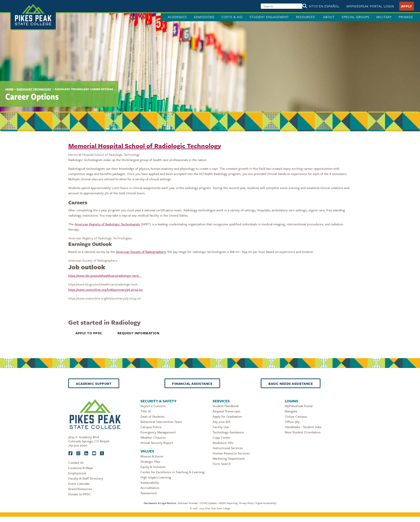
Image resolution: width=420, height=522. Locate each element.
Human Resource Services (231, 453)
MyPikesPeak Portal (299, 405)
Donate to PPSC (79, 494)
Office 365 (292, 421)
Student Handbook (226, 405)
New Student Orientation (302, 432)
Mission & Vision (151, 456)
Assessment (148, 492)
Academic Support (94, 383)
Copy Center (222, 437)
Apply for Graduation (227, 416)
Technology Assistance (228, 432)
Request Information (138, 333)
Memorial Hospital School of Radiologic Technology (144, 145)
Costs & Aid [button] (232, 16)
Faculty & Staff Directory (85, 478)
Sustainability (149, 482)
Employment (77, 473)
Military (384, 16)
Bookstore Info (223, 442)
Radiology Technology (34, 89)
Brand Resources (80, 488)
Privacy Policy (246, 503)
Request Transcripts (226, 411)
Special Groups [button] (355, 16)
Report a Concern (152, 405)
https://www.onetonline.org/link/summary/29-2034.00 (105, 289)
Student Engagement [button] (269, 16)
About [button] (329, 16)
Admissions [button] (204, 16)
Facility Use (221, 426)
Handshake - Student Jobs (303, 426)
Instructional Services (228, 447)
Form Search (222, 463)
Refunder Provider (188, 503)
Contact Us (76, 462)
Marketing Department (229, 458)
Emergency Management (158, 432)
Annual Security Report (156, 442)
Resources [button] (306, 16)
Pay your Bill (221, 421)
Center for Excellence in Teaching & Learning (172, 471)
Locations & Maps (80, 467)
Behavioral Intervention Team (161, 421)
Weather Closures (153, 437)
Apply (406, 6)
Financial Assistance (192, 383)
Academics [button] (177, 16)
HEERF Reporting (228, 503)
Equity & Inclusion (153, 466)
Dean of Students (152, 416)
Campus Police (150, 426)
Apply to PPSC (88, 333)
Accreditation (149, 487)
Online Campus (296, 416)
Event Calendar (79, 483)
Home (9, 89)
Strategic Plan (150, 461)
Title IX (145, 411)
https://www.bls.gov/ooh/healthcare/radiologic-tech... (104, 275)
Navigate (291, 411)
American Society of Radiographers (141, 251)
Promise (406, 16)
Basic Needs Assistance (290, 383)
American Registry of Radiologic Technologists (107, 224)
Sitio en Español (324, 6)
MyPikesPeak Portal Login (370, 6)
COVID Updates (208, 503)
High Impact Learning (155, 477)
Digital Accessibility (266, 503)
